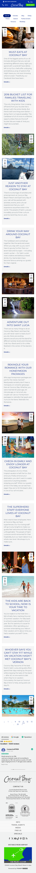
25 (18, 724)
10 (19, 722)
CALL (31, 2)
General (15, 18)
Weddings (22, 21)
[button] (15, 737)
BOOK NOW (30, 5)
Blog (23, 15)
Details (6, 82)
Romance (13, 21)
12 (27, 722)
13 (31, 722)
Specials (18, 834)
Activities (15, 15)
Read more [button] (4, 764)
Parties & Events (25, 18)
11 (23, 722)
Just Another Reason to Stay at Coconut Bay (18, 186)
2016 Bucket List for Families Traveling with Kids (18, 97)
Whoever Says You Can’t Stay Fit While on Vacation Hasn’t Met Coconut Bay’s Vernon (18, 655)
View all (7, 15)
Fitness (8, 18)
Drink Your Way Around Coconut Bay (18, 234)
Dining (29, 15)
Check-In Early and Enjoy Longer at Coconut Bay (18, 464)
